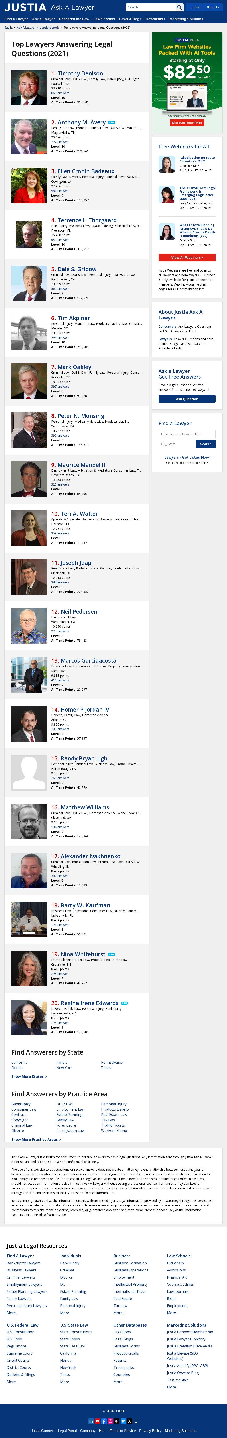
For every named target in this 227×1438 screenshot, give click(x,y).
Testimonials (177, 1379)
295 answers (60, 974)
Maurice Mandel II (81, 464)
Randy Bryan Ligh (84, 758)
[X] (129, 1421)
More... (12, 1312)
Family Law (65, 1119)
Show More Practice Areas (34, 1139)
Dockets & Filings (21, 1374)
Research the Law (74, 19)
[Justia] (25, 7)
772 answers (60, 142)
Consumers (167, 326)
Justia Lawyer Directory (186, 1339)
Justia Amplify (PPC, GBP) (187, 1365)
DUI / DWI (64, 1103)
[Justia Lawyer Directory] (136, 1421)
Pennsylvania (112, 1062)
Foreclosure (66, 1125)
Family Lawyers (19, 1298)
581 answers (60, 191)
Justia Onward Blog (183, 1372)
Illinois (61, 1062)
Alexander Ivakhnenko (91, 856)
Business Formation (130, 1263)
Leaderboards (49, 27)
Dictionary (175, 1263)
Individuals (70, 1256)
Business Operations (131, 1270)
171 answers (60, 925)
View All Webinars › (187, 257)
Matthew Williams (85, 807)
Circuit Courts (18, 1360)
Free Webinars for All (184, 146)
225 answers (60, 631)
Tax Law (108, 1119)
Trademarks (124, 1367)
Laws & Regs (130, 19)
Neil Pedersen (79, 611)
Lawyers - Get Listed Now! (187, 457)
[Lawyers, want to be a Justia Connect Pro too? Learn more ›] (111, 122)
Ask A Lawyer (26, 27)
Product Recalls (126, 1353)
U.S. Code (14, 1339)
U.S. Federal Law (23, 1325)
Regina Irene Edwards (90, 1003)
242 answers (60, 582)
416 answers (60, 680)
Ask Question (187, 399)
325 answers (60, 484)
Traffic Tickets (113, 1125)
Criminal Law (22, 1125)
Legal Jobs (122, 1331)
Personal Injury (114, 1103)
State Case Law (72, 1346)
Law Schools (104, 19)
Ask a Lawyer (44, 19)
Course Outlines (180, 1284)
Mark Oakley (74, 367)
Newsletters (155, 19)
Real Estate (123, 1298)
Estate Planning (69, 1114)
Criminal (67, 1270)
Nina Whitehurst (83, 954)
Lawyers (165, 339)
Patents (120, 1360)
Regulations (17, 1346)
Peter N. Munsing (81, 416)
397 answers (60, 386)
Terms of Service (123, 1431)
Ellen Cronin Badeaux (86, 171)
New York (64, 1067)
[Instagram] (110, 1421)
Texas (106, 1067)
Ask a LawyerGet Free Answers (180, 373)
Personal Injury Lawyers (27, 1305)
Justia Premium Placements (189, 1346)
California (19, 1062)
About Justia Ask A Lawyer (181, 314)
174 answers (60, 1023)
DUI (63, 1284)
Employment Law (70, 1109)
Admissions (176, 1270)
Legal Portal (67, 1431)
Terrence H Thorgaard (87, 220)
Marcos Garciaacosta (89, 660)
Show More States (27, 1076)
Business (122, 1256)
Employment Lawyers (24, 1284)
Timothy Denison (80, 73)
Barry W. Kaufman (85, 905)
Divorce (17, 1130)
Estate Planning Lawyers (27, 1291)
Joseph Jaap (76, 562)
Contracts (19, 1114)
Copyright (19, 1119)
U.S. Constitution (20, 1331)
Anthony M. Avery (82, 122)
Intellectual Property (131, 1284)
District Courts (19, 1367)
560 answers (60, 288)
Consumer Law (23, 1109)
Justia (8, 27)
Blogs (171, 1298)
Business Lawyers (21, 1270)
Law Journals (177, 1291)
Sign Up (213, 7)
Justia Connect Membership (190, 1331)
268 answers (60, 778)
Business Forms (127, 1346)
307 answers (60, 876)
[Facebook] (104, 1421)
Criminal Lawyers (21, 1277)
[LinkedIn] (91, 1421)
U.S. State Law (74, 1325)
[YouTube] (97, 1421)
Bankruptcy (21, 1103)
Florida (17, 1067)
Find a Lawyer (16, 19)
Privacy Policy (150, 1431)
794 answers (60, 337)
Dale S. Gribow (77, 269)
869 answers (60, 93)
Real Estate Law (114, 1114)
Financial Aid (177, 1277)
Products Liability (115, 1109)
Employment (124, 1277)
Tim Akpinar (74, 318)
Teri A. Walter (79, 513)
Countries (122, 1374)
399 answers (60, 435)
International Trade (130, 1291)
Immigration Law (70, 1130)
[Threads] (116, 1421)
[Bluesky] (123, 1421)
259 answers (60, 533)
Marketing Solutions (186, 19)
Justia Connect (43, 1431)
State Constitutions (76, 1331)
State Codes (70, 1339)
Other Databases (130, 1325)
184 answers (60, 827)
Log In (194, 7)
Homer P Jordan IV (85, 709)
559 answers (60, 240)
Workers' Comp (114, 1130)
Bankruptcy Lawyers (24, 1263)
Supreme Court (19, 1353)
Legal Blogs (123, 1339)
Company (88, 1431)
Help (102, 1431)
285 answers (60, 729)
